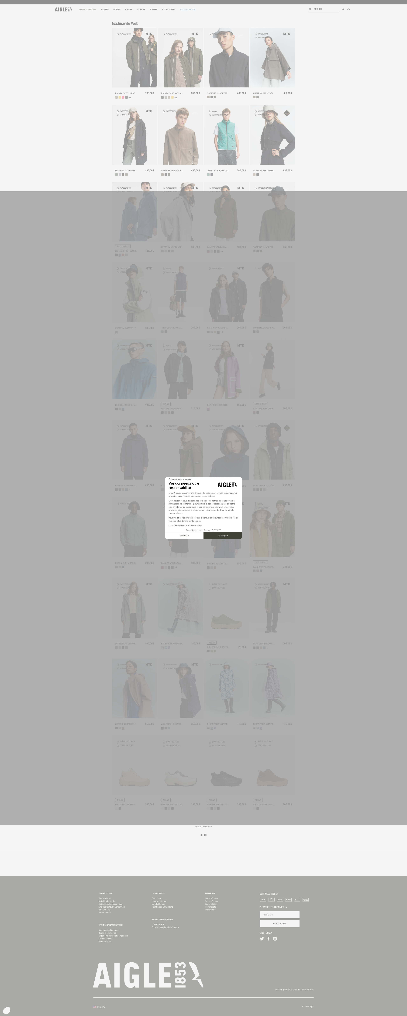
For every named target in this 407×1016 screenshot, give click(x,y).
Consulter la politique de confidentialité (185, 525)
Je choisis (184, 535)
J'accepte (223, 535)
